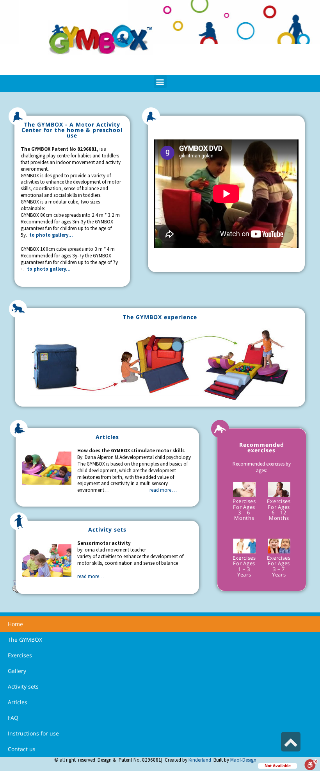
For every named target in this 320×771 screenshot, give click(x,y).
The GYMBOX (25, 639)
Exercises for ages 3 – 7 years (278, 566)
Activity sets (23, 686)
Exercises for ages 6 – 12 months (278, 509)
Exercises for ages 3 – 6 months (244, 509)
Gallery (17, 671)
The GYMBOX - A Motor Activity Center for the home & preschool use (72, 130)
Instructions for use (33, 733)
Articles (17, 702)
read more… (163, 490)
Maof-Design (243, 760)
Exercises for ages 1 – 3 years (244, 566)
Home (15, 624)
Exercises (20, 655)
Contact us (22, 749)
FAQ (13, 717)
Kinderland (199, 760)
